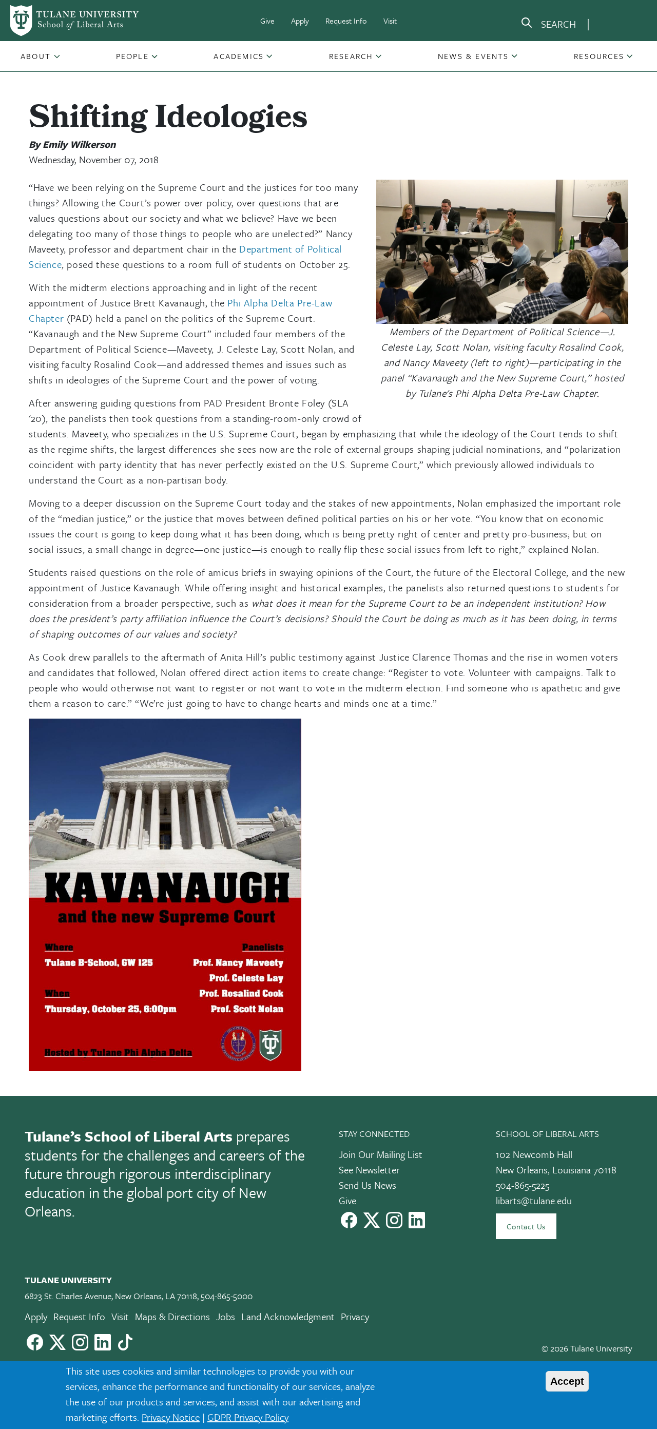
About (36, 56)
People (132, 56)
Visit (390, 20)
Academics (239, 56)
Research (351, 56)
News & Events (473, 56)
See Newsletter (369, 1169)
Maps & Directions (172, 1316)
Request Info (346, 20)
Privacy (355, 1316)
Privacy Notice (171, 1417)
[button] (37, 56)
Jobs (225, 1316)
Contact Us (526, 1226)
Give (267, 20)
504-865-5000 (227, 1295)
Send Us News (367, 1185)
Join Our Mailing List (380, 1154)
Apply (300, 20)
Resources (599, 56)
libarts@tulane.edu (534, 1200)
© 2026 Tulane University (587, 1348)
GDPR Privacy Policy (247, 1417)
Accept (567, 1381)
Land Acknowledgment (288, 1316)
